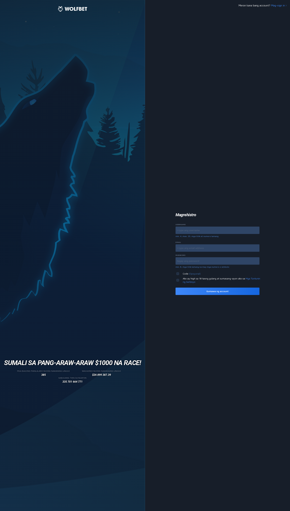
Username (181, 224)
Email (178, 242)
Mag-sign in (278, 5)
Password (180, 255)
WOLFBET (76, 9)
